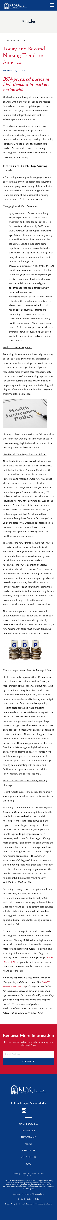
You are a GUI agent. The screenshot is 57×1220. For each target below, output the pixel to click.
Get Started (28, 1157)
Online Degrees (28, 1124)
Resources (28, 1151)
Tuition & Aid (28, 1137)
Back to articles (17, 41)
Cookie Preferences (25, 1204)
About (28, 1144)
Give (28, 1164)
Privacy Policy (10, 1204)
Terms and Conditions (44, 1204)
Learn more (17, 1194)
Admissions (28, 1131)
